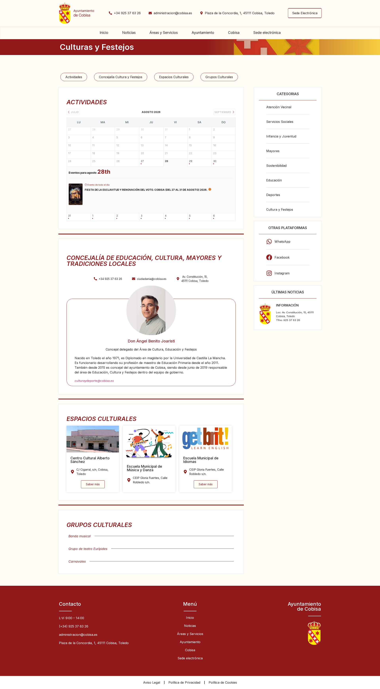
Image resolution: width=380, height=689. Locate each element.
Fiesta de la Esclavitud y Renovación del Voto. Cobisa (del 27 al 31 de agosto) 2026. (146, 189)
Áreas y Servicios (163, 32)
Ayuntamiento (203, 32)
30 (214, 161)
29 (190, 161)
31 (69, 215)
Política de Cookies (223, 682)
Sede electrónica (267, 32)
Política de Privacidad (184, 682)
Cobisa (233, 32)
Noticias (129, 32)
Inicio (104, 32)
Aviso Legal (151, 682)
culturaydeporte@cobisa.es (94, 381)
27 (142, 161)
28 (166, 161)
